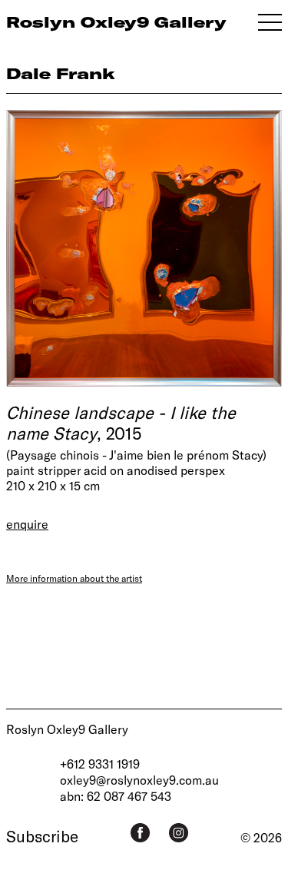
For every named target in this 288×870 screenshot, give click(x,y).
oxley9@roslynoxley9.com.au (139, 779)
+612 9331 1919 (100, 763)
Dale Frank (60, 73)
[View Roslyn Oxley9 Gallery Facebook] (140, 832)
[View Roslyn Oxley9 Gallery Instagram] (178, 832)
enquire (27, 523)
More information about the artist (74, 578)
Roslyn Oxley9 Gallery (67, 729)
